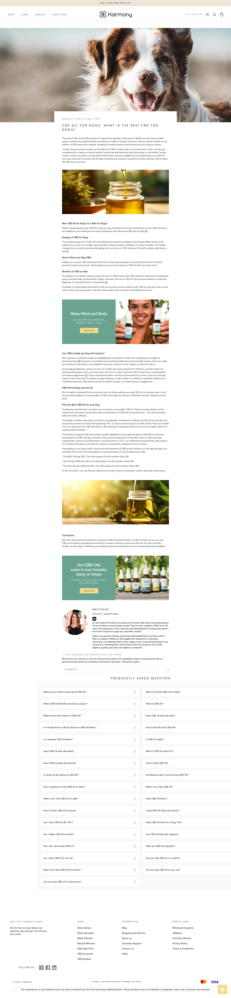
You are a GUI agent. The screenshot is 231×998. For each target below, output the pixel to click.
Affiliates (177, 933)
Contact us (128, 948)
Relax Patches (85, 938)
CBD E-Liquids (85, 953)
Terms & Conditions (183, 948)
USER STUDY (60, 14)
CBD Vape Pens (85, 948)
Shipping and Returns (134, 933)
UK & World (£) (194, 14)
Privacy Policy (180, 943)
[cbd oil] (115, 321)
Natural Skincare (86, 943)
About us (127, 938)
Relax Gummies (85, 933)
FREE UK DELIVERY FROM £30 (115, 3)
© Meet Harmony (22, 982)
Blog (124, 927)
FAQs (125, 953)
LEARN (25, 14)
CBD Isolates (84, 958)
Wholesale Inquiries (183, 927)
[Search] (214, 14)
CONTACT (40, 14)
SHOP (11, 14)
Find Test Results (182, 938)
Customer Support (132, 943)
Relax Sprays (84, 927)
